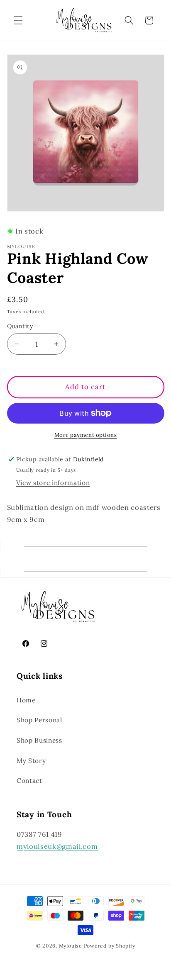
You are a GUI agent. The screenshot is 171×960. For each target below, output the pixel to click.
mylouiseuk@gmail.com (57, 846)
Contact (29, 781)
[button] (18, 20)
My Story (31, 761)
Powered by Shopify (109, 946)
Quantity (20, 326)
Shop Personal (39, 720)
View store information (53, 483)
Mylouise (70, 946)
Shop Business (39, 740)
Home (26, 700)
